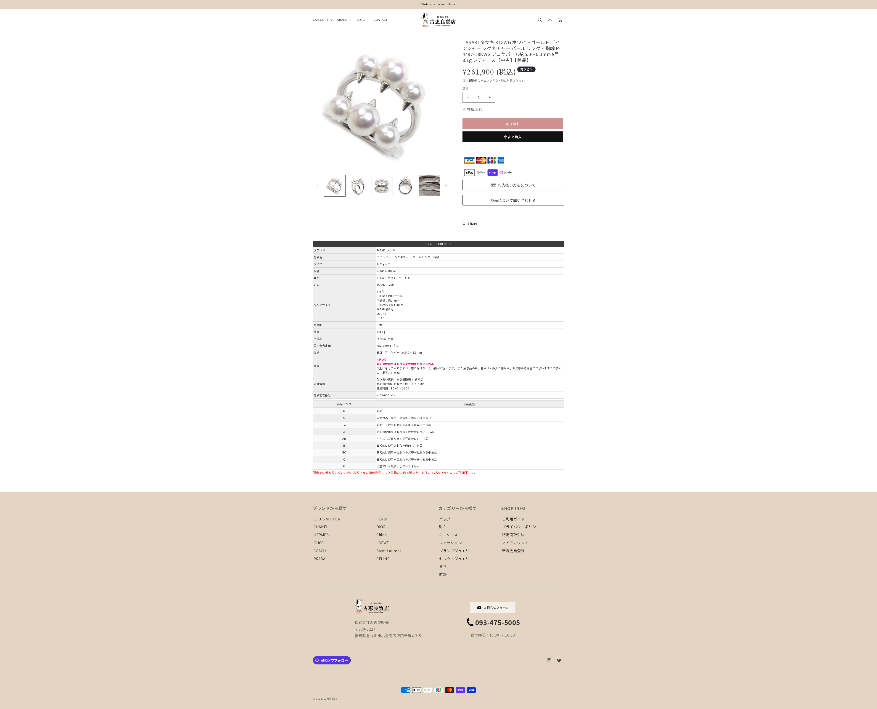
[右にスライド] (446, 186)
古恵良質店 (330, 698)
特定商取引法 (513, 534)
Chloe (381, 534)
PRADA (319, 558)
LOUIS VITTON (327, 519)
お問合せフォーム (496, 607)
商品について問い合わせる (513, 200)
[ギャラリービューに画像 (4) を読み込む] (405, 185)
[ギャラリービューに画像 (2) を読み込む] (358, 185)
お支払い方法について (517, 185)
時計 (443, 574)
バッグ (445, 519)
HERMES (321, 534)
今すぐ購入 (513, 136)
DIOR (381, 526)
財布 (443, 526)
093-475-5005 (497, 622)
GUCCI (319, 542)
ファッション (450, 542)
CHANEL (321, 526)
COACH (320, 550)
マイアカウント (515, 542)
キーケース (448, 534)
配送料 (473, 80)
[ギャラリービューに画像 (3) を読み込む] (382, 185)
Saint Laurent (388, 550)
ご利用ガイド (513, 519)
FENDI (382, 519)
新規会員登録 (513, 550)
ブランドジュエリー (456, 550)
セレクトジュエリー (456, 558)
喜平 (443, 566)
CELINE (383, 558)
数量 (465, 88)
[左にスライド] (318, 186)
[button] (322, 19)
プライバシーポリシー (521, 526)
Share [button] (472, 223)
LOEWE (382, 542)
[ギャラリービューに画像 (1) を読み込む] (334, 185)
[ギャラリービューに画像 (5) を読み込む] (429, 185)
